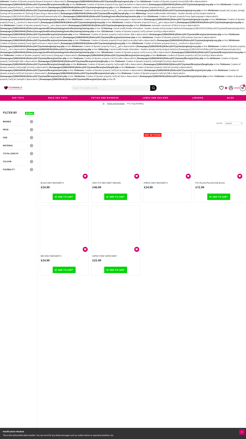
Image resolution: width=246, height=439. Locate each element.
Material (8, 145)
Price (6, 129)
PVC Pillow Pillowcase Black (210, 183)
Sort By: (219, 123)
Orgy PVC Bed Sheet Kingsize (106, 183)
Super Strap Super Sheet (104, 256)
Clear (30, 113)
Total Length (10, 153)
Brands (7, 121)
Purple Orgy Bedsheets (156, 183)
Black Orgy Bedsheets (52, 183)
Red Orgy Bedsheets (51, 256)
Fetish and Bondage (116, 103)
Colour (7, 161)
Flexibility (9, 169)
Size (5, 137)
